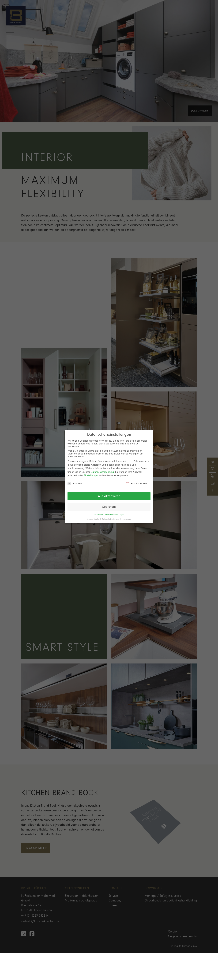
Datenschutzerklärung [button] (111, 519)
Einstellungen (91, 475)
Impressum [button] (126, 519)
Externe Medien (139, 483)
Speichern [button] (109, 507)
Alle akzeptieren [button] (109, 496)
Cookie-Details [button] (93, 519)
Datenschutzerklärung (102, 472)
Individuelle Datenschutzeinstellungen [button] (109, 514)
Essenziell (78, 483)
